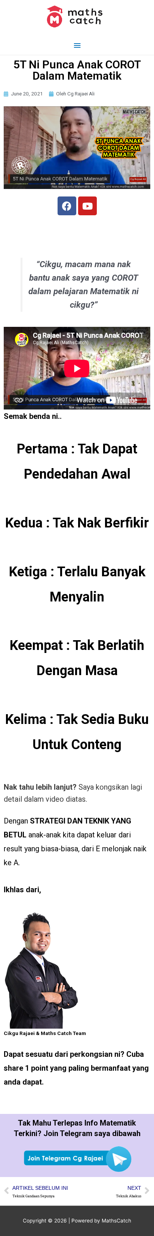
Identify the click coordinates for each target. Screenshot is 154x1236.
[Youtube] (87, 205)
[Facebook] (67, 205)
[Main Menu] (77, 45)
